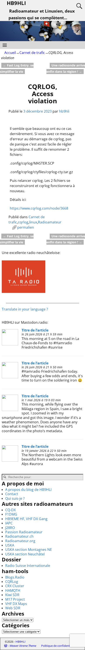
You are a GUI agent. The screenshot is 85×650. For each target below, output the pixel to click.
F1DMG (11, 514)
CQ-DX (10, 510)
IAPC (9, 523)
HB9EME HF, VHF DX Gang (26, 518)
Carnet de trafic (32, 52)
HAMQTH (12, 590)
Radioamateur (49, 222)
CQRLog (11, 581)
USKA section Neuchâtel (25, 554)
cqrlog (23, 222)
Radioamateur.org (20, 540)
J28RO (10, 527)
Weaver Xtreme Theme (23, 646)
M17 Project (15, 599)
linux (33, 222)
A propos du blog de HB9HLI (28, 489)
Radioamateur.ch (19, 536)
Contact (11, 494)
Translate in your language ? (25, 309)
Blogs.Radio (14, 577)
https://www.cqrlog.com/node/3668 (39, 208)
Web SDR (12, 608)
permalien (25, 227)
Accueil (10, 52)
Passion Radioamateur (23, 532)
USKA (9, 545)
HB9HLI (20, 642)
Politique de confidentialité (58, 646)
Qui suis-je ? (15, 498)
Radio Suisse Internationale (27, 565)
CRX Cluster (14, 586)
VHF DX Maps (16, 603)
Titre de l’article (35, 330)
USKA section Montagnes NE (28, 549)
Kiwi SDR (12, 594)
